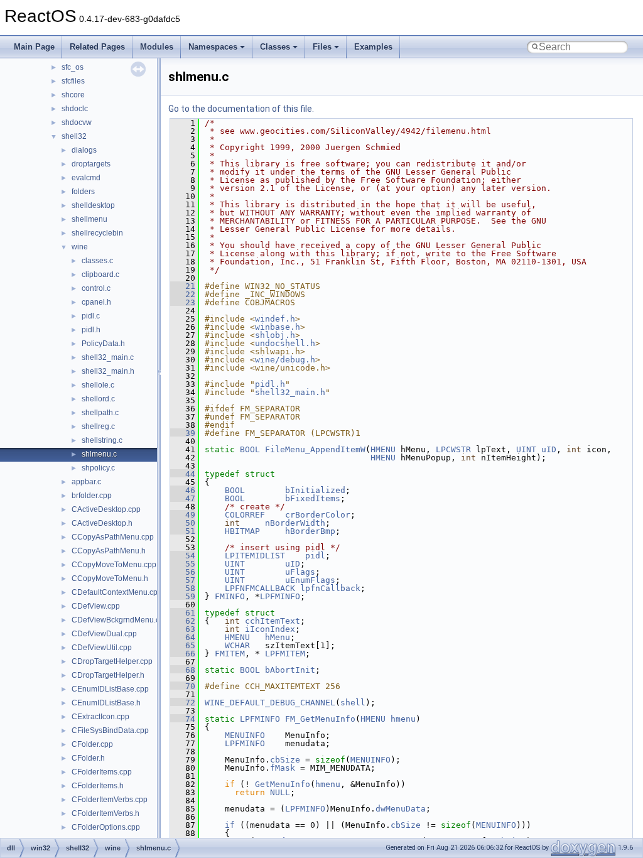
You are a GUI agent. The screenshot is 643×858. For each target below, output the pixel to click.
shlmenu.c (99, 454)
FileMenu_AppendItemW (315, 449)
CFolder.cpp (92, 744)
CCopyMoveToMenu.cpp (114, 564)
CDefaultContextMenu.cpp (117, 592)
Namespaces (212, 47)
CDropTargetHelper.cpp (112, 661)
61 (182, 612)
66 (182, 653)
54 (182, 555)
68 (182, 670)
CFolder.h (88, 758)
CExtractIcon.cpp (100, 716)
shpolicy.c (98, 468)
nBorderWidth (295, 523)
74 (182, 719)
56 (182, 572)
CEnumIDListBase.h (106, 702)
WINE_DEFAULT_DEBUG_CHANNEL (270, 702)
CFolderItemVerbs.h (105, 813)
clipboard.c (100, 274)
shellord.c (98, 398)
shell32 (74, 136)
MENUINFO (245, 735)
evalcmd (86, 177)
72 (182, 702)
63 (182, 629)
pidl (315, 555)
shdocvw (77, 122)
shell (352, 702)
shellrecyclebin (97, 233)
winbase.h (277, 327)
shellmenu (89, 219)
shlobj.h (275, 335)
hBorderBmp (310, 531)
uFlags (300, 572)
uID (548, 449)
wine (80, 246)
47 (182, 498)
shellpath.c (100, 412)
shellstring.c (102, 440)
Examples (373, 47)
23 (182, 302)
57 (182, 580)
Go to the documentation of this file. (241, 109)
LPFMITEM (285, 653)
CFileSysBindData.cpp (110, 730)
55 (182, 563)
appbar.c (86, 481)
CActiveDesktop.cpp (106, 509)
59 (182, 596)
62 (182, 621)
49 (182, 514)
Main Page (34, 47)
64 (182, 637)
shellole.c (98, 385)
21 (182, 286)
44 (182, 474)
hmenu (403, 719)
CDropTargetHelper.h (108, 675)
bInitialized (315, 490)
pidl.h (91, 329)
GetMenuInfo (282, 784)
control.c (96, 288)
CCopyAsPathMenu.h (109, 550)
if (230, 825)
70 (182, 686)
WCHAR (237, 645)
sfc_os (73, 67)
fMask (282, 768)
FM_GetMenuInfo (320, 719)
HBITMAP (242, 531)
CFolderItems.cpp (102, 772)
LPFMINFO (280, 596)
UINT (526, 449)
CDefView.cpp (96, 606)
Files (322, 47)
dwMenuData (401, 808)
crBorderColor (317, 514)
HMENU (383, 449)
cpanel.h (96, 302)
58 (182, 588)
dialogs (84, 150)
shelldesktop (93, 205)
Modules (156, 47)
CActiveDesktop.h (102, 523)
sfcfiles (73, 81)
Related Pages (97, 47)
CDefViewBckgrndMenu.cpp (120, 620)
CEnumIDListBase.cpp (110, 689)
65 (182, 645)
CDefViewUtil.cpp (102, 647)
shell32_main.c (108, 357)
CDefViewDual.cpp (104, 633)
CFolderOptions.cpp (106, 827)
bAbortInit (290, 670)
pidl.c (91, 316)
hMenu (277, 637)
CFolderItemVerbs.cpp (110, 799)
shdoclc (75, 108)
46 (182, 490)
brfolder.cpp (92, 495)
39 (182, 433)
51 (182, 531)
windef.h (275, 318)
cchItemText (272, 621)
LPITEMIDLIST (255, 555)
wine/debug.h (285, 359)
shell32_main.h (108, 371)
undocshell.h (285, 343)
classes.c (97, 260)
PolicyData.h (103, 343)
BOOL (250, 449)
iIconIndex (270, 629)
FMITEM (230, 653)
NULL (280, 792)
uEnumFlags (310, 580)
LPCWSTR (453, 449)
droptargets (91, 164)
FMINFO (230, 596)
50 (182, 523)
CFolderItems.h (98, 785)
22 (182, 294)
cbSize (285, 759)
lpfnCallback (330, 588)
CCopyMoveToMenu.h (110, 578)
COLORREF (245, 514)
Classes (275, 47)
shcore (73, 94)
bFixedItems (312, 498)
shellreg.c (98, 426)
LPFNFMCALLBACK (260, 588)
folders (83, 191)
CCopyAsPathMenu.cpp (113, 537)
